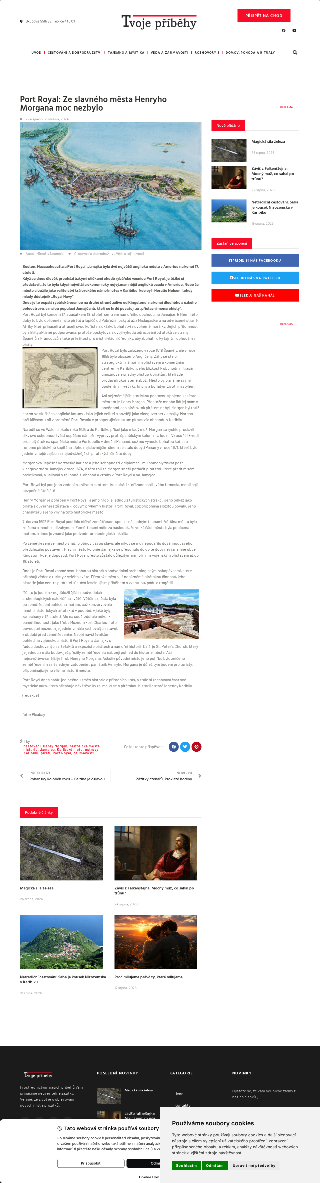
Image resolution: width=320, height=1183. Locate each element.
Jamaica (47, 749)
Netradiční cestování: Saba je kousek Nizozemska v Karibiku (63, 979)
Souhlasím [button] (186, 1165)
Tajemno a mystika (126, 52)
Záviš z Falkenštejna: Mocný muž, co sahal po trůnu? (154, 890)
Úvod (37, 52)
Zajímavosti (83, 753)
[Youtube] (294, 30)
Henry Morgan (55, 746)
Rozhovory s (207, 52)
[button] (295, 52)
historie (31, 749)
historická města (85, 746)
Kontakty (182, 1105)
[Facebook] (283, 30)
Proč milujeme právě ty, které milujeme (148, 977)
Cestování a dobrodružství (75, 52)
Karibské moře (70, 749)
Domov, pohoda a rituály (250, 52)
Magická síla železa (37, 888)
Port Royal (62, 753)
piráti (45, 753)
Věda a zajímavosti (169, 52)
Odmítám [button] (215, 1165)
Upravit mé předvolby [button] (254, 1165)
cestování (32, 746)
